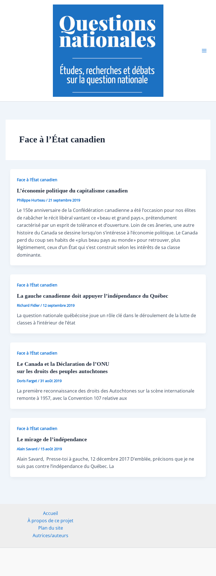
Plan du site (50, 528)
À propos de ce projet (50, 520)
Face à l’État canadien (37, 179)
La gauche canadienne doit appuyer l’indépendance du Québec (92, 296)
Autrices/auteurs (50, 535)
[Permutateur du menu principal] (204, 50)
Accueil (50, 513)
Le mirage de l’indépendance (52, 439)
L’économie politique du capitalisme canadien (73, 190)
